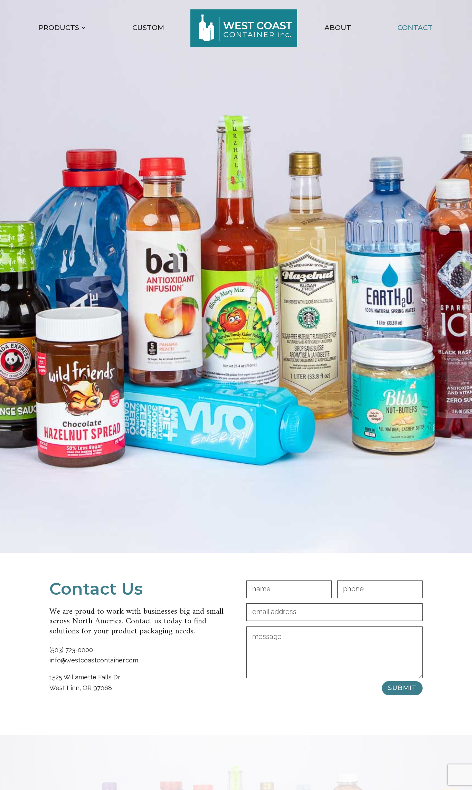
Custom (148, 28)
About (337, 28)
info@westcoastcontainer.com (93, 660)
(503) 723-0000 (71, 649)
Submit (402, 688)
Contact (415, 28)
